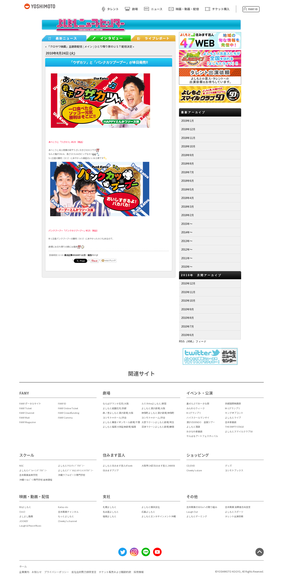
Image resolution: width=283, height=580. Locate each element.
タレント (113, 9)
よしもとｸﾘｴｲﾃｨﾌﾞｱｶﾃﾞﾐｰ (71, 465)
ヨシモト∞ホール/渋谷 (114, 417)
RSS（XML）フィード (192, 341)
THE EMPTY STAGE (234, 426)
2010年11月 (188, 292)
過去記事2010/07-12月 (75, 255)
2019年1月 (187, 120)
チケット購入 (221, 9)
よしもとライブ (233, 417)
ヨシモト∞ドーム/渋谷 (153, 417)
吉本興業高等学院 (28, 475)
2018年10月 (188, 146)
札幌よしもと (109, 507)
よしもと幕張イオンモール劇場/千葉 (121, 422)
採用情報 (139, 572)
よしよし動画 (26, 516)
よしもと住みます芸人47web (117, 465)
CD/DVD (190, 465)
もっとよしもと (66, 516)
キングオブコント (234, 412)
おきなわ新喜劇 (194, 431)
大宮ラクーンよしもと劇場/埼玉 (158, 422)
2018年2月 (187, 215)
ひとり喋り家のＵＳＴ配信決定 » (114, 46)
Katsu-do (63, 507)
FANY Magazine (27, 422)
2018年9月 (187, 155)
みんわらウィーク (195, 408)
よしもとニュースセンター (141, 28)
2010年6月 (187, 335)
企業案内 (24, 572)
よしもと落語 (193, 426)
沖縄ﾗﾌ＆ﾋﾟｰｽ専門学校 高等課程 (35, 479)
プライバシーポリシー (56, 572)
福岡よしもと (109, 516)
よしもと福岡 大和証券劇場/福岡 (119, 426)
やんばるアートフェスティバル (202, 436)
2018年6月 (187, 180)
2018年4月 (187, 198)
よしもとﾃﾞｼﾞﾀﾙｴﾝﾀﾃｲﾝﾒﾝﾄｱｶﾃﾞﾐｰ (75, 470)
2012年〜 (186, 249)
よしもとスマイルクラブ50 (239, 431)
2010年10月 (188, 300)
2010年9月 (187, 309)
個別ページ (93, 255)
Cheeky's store (194, 470)
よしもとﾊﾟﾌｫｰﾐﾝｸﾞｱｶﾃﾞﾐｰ (33, 470)
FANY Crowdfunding (68, 412)
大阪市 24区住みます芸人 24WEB (158, 465)
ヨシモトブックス (234, 470)
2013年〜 (186, 241)
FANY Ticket (25, 408)
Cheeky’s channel (67, 521)
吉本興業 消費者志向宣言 (237, 507)
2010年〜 (186, 266)
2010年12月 (188, 283)
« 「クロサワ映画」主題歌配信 (63, 46)
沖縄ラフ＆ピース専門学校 (71, 475)
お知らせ (37, 572)
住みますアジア (111, 470)
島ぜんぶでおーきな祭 (197, 403)
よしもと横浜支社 (151, 507)
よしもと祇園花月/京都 (114, 408)
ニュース (156, 9)
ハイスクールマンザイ (197, 417)
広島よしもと (148, 511)
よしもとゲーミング (196, 516)
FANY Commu (65, 417)
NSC (21, 465)
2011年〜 (186, 258)
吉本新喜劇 (230, 422)
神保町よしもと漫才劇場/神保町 (158, 412)
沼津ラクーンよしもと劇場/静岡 (158, 426)
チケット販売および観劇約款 (115, 572)
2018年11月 (188, 138)
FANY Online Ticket (68, 408)
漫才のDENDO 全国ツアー (200, 422)
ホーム (23, 566)
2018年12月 (188, 129)
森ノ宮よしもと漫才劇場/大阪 (118, 412)
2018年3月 (187, 206)
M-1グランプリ (232, 408)
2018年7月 (187, 172)
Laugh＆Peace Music (30, 525)
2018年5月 (187, 189)
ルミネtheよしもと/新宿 (154, 403)
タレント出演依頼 (234, 516)
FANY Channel (26, 412)
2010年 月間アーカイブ (201, 275)
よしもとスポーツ (234, 511)
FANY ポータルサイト (30, 403)
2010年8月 (187, 317)
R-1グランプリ (193, 412)
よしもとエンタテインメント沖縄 (159, 516)
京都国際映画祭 (233, 403)
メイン (88, 46)
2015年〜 (186, 223)
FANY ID (62, 403)
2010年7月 (187, 326)
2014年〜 (186, 232)
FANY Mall (24, 417)
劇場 (135, 9)
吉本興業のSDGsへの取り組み (201, 507)
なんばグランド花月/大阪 (116, 403)
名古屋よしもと (111, 511)
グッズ (228, 465)
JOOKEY (23, 521)
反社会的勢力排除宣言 (83, 572)
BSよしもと (25, 507)
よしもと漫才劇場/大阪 (153, 408)
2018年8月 (187, 163)
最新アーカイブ (193, 112)
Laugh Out (192, 511)
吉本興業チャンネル (68, 511)
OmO (22, 511)
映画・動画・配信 (187, 9)
